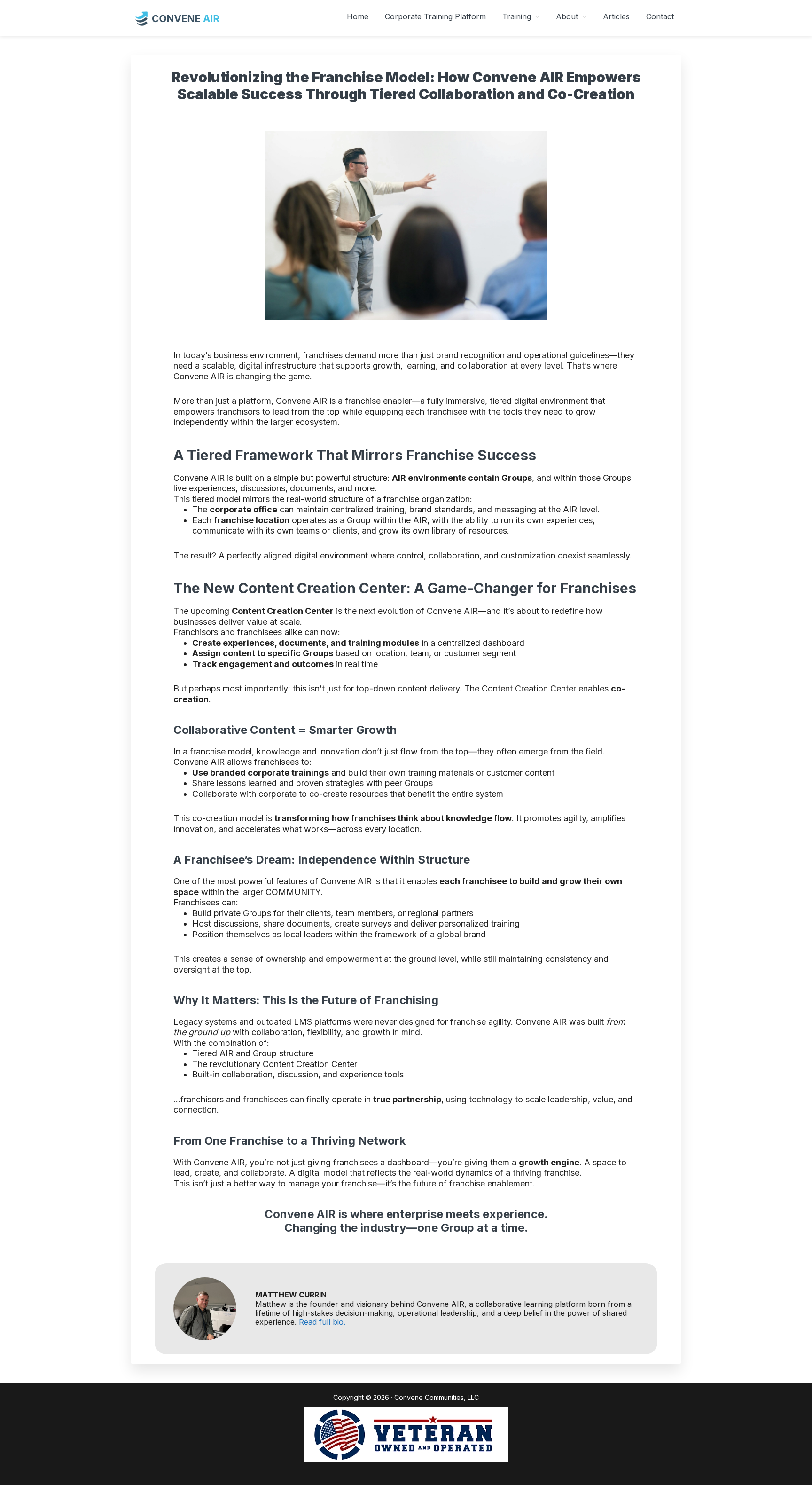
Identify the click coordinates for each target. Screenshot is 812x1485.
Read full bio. (322, 1322)
